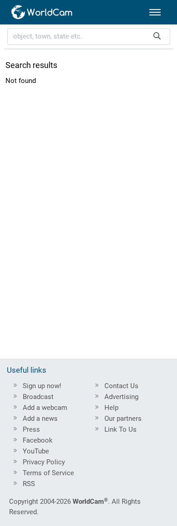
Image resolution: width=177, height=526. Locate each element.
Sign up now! (42, 386)
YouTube (36, 451)
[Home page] (42, 12)
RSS (29, 484)
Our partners (123, 418)
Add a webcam (45, 408)
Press (31, 429)
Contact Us (121, 386)
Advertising (121, 397)
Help (111, 408)
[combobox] (88, 36)
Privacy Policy (44, 462)
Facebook (38, 440)
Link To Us (120, 429)
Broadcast (38, 397)
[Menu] (155, 12)
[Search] (157, 36)
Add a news (40, 418)
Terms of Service (48, 473)
